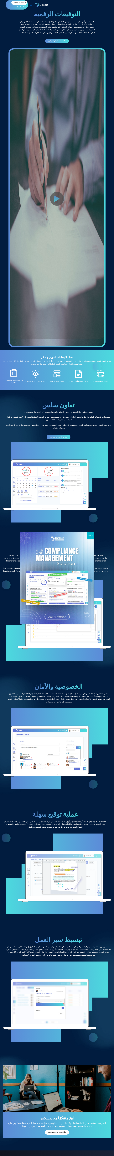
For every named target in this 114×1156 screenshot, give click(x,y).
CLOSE (90, 535)
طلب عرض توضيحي (57, 41)
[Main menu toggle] (31, 5)
